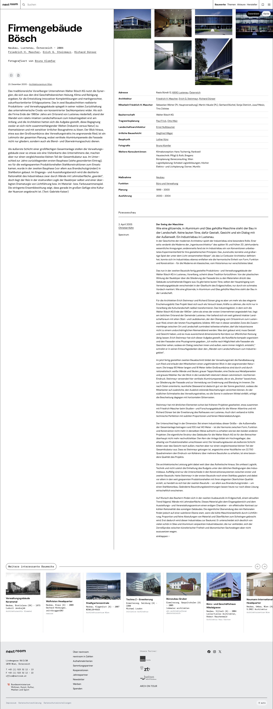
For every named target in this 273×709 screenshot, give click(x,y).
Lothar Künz (162, 139)
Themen (231, 4)
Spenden (77, 688)
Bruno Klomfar (45, 61)
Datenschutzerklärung (29, 703)
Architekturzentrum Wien (40, 84)
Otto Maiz (172, 120)
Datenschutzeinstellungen (57, 703)
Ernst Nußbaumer (165, 127)
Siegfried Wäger (164, 133)
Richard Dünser (85, 52)
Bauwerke (220, 4)
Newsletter (78, 679)
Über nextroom (81, 651)
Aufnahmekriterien (82, 661)
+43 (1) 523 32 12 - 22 (20, 672)
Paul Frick (161, 120)
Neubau (160, 177)
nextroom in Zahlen (83, 656)
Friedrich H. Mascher (24, 52)
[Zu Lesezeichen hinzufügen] (11, 75)
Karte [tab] (266, 13)
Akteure (241, 4)
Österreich (194, 92)
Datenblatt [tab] (253, 13)
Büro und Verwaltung (167, 183)
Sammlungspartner (83, 665)
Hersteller (252, 4)
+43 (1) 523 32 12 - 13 (20, 669)
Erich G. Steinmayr (57, 52)
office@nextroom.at (16, 676)
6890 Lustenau (180, 92)
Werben (77, 683)
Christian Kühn (126, 227)
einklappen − (163, 536)
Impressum (11, 703)
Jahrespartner (80, 674)
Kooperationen (80, 670)
